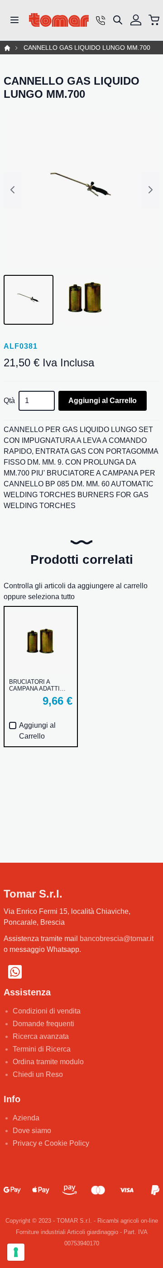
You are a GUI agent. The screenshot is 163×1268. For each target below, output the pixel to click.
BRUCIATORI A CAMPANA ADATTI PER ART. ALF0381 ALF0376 (35, 685)
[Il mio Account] (135, 19)
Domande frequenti (43, 1024)
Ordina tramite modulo (48, 1062)
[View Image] (28, 300)
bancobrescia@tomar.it (116, 938)
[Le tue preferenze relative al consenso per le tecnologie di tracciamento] (15, 1252)
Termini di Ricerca (42, 1049)
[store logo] (59, 20)
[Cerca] (117, 19)
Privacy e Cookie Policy (51, 1143)
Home (7, 48)
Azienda (26, 1118)
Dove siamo (32, 1130)
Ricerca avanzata (41, 1036)
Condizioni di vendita (47, 1011)
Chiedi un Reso (38, 1074)
